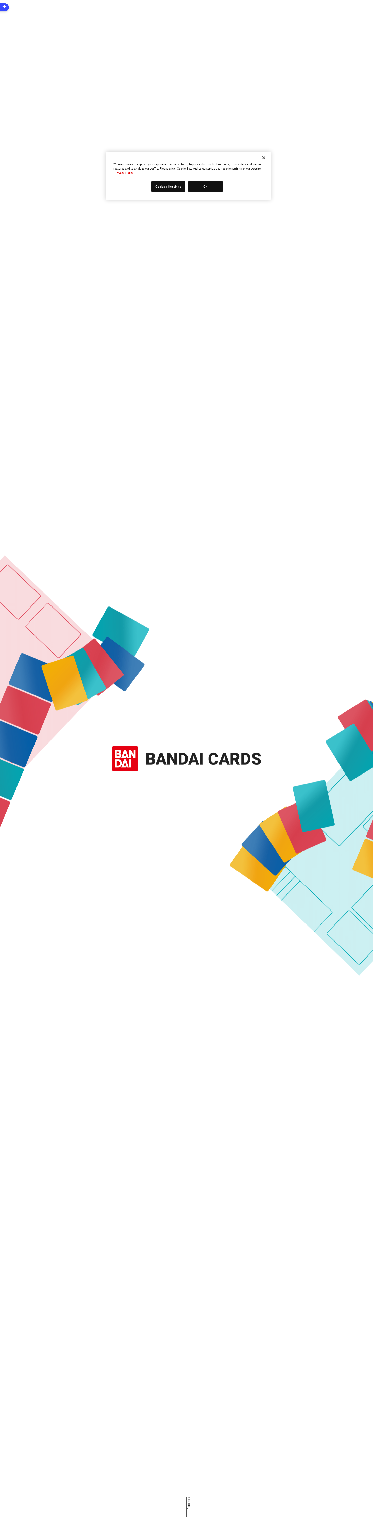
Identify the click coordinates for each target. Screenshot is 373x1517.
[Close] (263, 157)
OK (205, 186)
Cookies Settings (168, 186)
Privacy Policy (124, 173)
